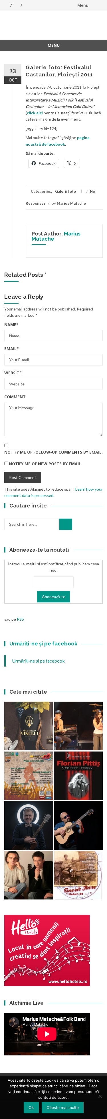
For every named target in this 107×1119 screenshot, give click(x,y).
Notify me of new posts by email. (45, 463)
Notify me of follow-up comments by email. (53, 452)
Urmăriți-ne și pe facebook (43, 644)
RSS (20, 619)
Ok (31, 1107)
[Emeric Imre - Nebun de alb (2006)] (78, 875)
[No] (100, 1096)
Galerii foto (65, 191)
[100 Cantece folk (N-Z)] (28, 875)
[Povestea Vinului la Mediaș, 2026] (28, 726)
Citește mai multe (63, 1107)
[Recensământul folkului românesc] (78, 825)
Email (11, 348)
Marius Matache (71, 203)
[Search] (65, 524)
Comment (15, 396)
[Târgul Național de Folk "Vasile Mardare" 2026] (28, 776)
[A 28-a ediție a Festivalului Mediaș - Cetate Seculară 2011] (28, 825)
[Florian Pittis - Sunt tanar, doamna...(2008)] (78, 776)
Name (11, 324)
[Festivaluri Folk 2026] (78, 726)
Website (13, 372)
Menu (82, 5)
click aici (35, 112)
